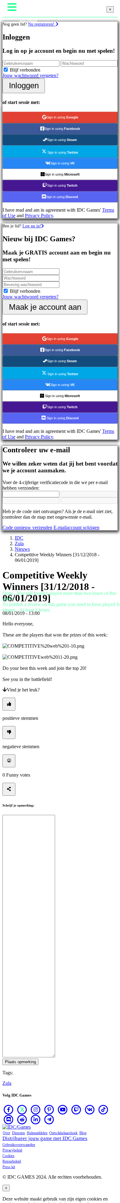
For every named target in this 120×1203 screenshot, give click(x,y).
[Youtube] (63, 1109)
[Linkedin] (36, 1119)
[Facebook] (8, 1109)
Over (6, 1133)
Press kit (8, 1167)
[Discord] (8, 1119)
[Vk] (90, 1109)
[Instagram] (36, 1109)
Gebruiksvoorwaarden (18, 1145)
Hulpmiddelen (37, 1133)
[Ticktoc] (103, 1109)
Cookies (8, 1156)
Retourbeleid (11, 1161)
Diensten (18, 1133)
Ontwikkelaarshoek (63, 1133)
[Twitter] (22, 1109)
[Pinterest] (49, 1109)
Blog (82, 1133)
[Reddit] (22, 1119)
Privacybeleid (12, 1150)
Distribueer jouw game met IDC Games (44, 1138)
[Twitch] (76, 1109)
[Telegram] (49, 1119)
